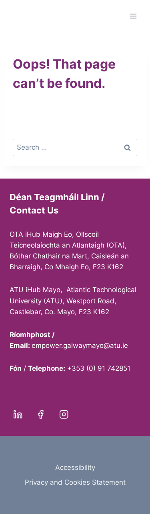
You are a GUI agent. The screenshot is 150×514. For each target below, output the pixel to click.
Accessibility (75, 467)
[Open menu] (133, 16)
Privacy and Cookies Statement (75, 482)
